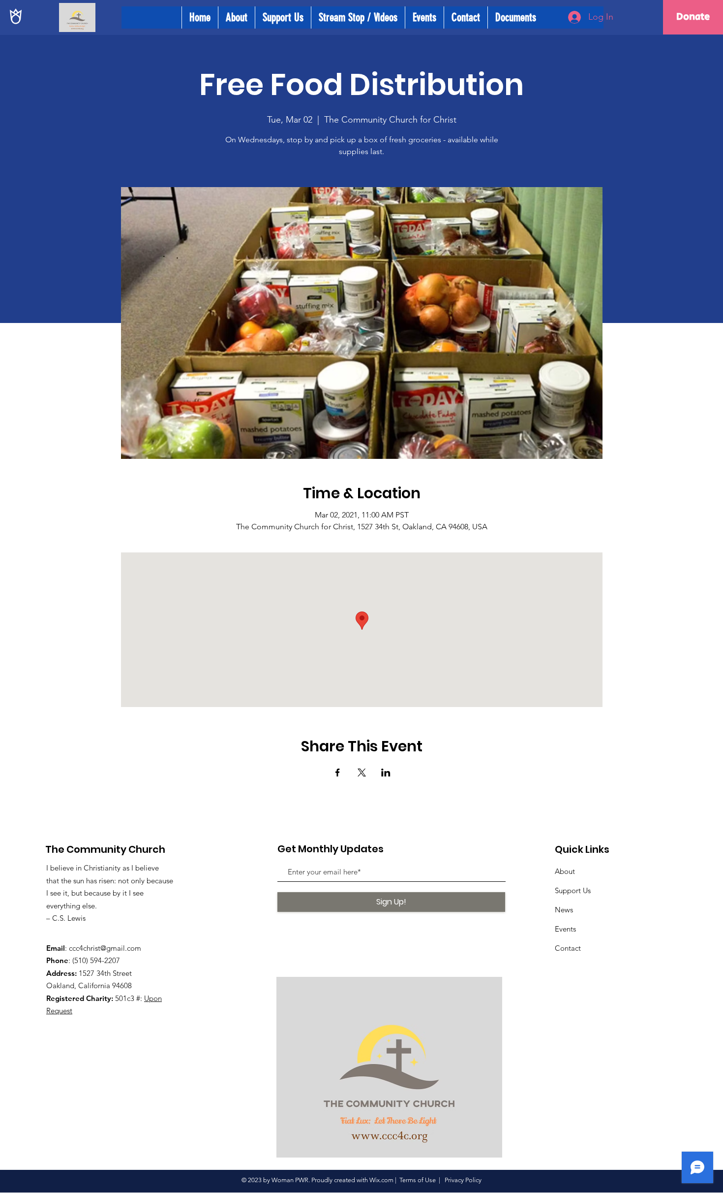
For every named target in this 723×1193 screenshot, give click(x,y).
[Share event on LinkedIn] (386, 772)
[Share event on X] (361, 772)
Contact (568, 948)
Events (565, 929)
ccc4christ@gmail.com (105, 948)
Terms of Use (417, 1180)
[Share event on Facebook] (337, 772)
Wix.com (381, 1180)
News (564, 909)
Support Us (573, 890)
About (565, 871)
